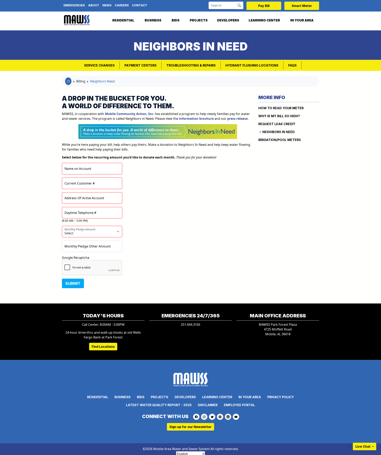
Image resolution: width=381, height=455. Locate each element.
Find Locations (103, 347)
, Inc (129, 114)
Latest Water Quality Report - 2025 (158, 405)
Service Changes (99, 65)
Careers (122, 5)
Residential (123, 20)
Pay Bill (263, 6)
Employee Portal (239, 405)
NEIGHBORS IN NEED (278, 132)
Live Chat (363, 446)
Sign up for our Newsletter (190, 427)
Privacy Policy (280, 397)
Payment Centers (140, 65)
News (107, 5)
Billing (80, 81)
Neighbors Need (102, 81)
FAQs (292, 65)
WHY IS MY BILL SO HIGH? (279, 116)
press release (237, 118)
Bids (175, 20)
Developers (228, 20)
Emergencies (74, 5)
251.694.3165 (190, 324)
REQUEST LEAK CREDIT (276, 124)
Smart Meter (302, 6)
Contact (139, 5)
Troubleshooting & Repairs (191, 65)
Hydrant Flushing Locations (251, 65)
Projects (199, 20)
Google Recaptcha (75, 257)
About (93, 5)
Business (153, 20)
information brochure (196, 118)
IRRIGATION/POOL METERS (279, 140)
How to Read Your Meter (281, 108)
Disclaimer (207, 405)
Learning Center (264, 20)
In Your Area (302, 20)
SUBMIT (73, 283)
